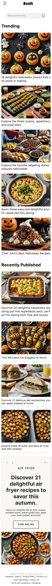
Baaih (28, 3)
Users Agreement (21, 580)
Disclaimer (36, 583)
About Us (35, 580)
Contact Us (41, 576)
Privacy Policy (29, 576)
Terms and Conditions (20, 583)
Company (9, 576)
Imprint (18, 576)
